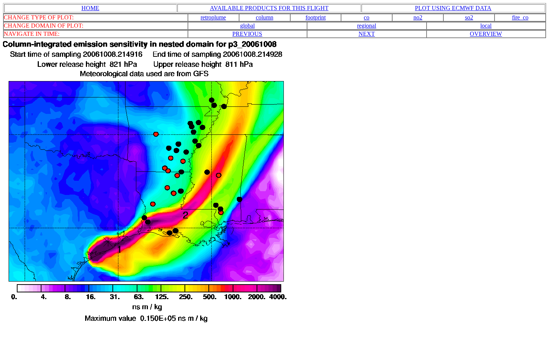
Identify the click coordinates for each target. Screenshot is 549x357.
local (485, 25)
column (264, 17)
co (366, 17)
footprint (315, 17)
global (247, 25)
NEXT (367, 34)
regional (366, 25)
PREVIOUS (247, 34)
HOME (90, 8)
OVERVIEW (486, 34)
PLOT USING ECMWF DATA (453, 8)
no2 (417, 17)
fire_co (520, 17)
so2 (469, 17)
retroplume (213, 17)
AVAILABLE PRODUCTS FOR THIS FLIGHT (269, 8)
